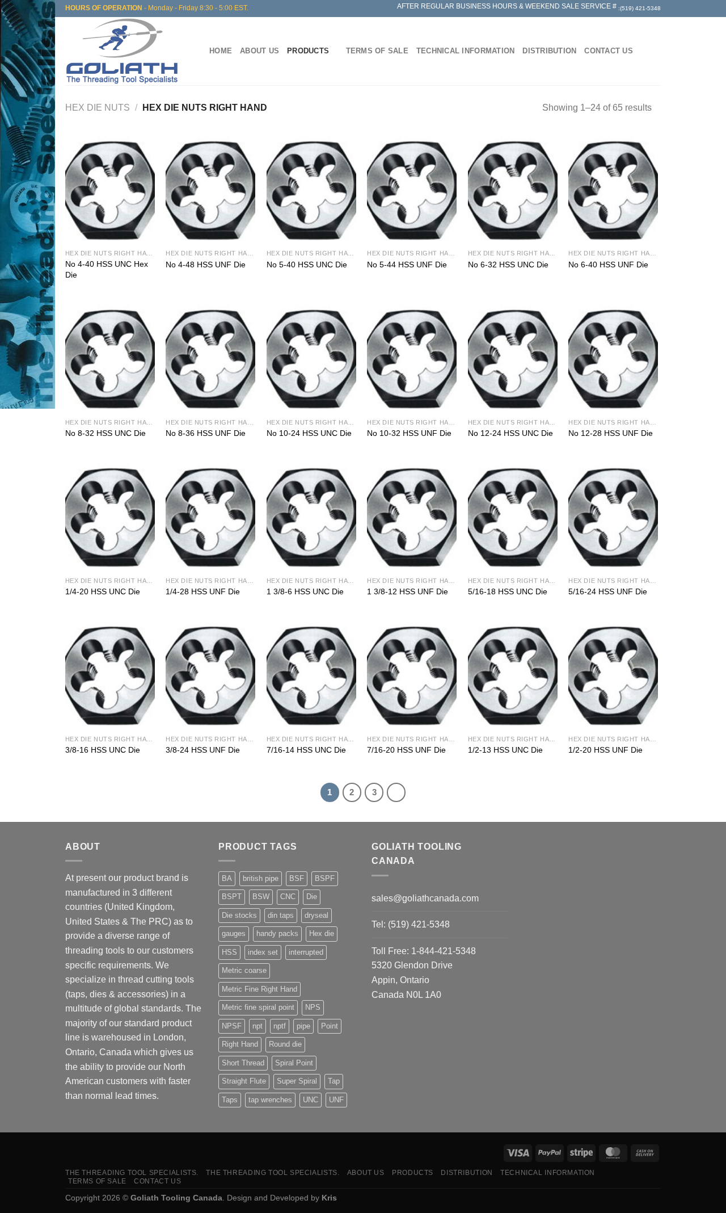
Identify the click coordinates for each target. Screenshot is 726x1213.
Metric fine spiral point (258, 1007)
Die (311, 896)
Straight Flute (244, 1081)
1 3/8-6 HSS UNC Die (305, 591)
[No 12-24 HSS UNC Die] (513, 358)
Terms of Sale (377, 51)
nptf (279, 1026)
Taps (230, 1100)
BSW (260, 896)
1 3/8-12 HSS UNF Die (407, 591)
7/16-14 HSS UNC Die (306, 749)
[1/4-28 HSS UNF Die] (210, 516)
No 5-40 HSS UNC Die (307, 264)
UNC (310, 1100)
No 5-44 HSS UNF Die (407, 264)
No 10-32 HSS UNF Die (409, 433)
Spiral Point (294, 1063)
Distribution (549, 51)
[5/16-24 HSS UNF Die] (613, 516)
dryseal (316, 915)
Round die (285, 1044)
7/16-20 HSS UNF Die (406, 749)
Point (329, 1026)
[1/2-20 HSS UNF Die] (613, 675)
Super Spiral (297, 1081)
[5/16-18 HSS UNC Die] (513, 516)
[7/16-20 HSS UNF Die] (412, 675)
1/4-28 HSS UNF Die (203, 591)
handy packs (277, 933)
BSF (296, 878)
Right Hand (240, 1044)
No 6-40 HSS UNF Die (608, 264)
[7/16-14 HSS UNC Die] (311, 675)
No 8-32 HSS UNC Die (105, 433)
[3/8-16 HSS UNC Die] (110, 675)
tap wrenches (270, 1100)
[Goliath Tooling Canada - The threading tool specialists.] (124, 51)
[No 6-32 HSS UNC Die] (513, 190)
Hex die (321, 933)
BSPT (232, 896)
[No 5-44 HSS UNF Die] (412, 190)
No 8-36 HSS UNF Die (206, 433)
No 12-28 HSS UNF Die (610, 433)
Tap (334, 1081)
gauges (234, 933)
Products (308, 51)
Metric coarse (244, 970)
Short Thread (243, 1063)
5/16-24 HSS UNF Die (607, 591)
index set (263, 952)
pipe (303, 1026)
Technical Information (465, 51)
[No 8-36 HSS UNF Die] (210, 358)
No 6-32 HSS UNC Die (508, 264)
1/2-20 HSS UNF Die (605, 749)
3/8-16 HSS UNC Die (102, 749)
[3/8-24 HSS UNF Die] (210, 675)
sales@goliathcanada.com (425, 898)
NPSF (232, 1026)
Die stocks (239, 915)
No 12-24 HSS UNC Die (510, 433)
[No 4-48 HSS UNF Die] (210, 190)
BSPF (325, 878)
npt (257, 1026)
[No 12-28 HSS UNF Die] (613, 358)
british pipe (260, 878)
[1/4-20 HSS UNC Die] (110, 516)
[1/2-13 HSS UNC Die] (513, 675)
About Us (259, 51)
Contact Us (608, 51)
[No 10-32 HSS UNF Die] (412, 358)
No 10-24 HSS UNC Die (309, 433)
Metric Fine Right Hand (259, 989)
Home (220, 51)
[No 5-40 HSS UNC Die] (311, 190)
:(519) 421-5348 (639, 8)
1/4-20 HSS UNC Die (102, 591)
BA (227, 878)
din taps (281, 915)
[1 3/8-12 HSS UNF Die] (412, 516)
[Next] (396, 792)
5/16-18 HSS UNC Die (507, 591)
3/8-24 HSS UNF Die (203, 749)
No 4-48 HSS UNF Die (206, 264)
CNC (288, 896)
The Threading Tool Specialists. (132, 1173)
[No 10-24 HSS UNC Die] (311, 358)
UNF (336, 1100)
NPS (312, 1007)
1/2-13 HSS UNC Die (505, 749)
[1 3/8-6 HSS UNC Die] (311, 516)
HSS (229, 952)
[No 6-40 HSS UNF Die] (613, 190)
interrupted (306, 952)
